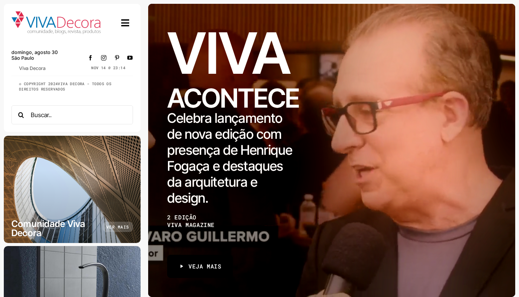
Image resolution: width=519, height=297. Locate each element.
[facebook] (90, 57)
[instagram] (104, 57)
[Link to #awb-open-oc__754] (125, 22)
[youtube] (130, 57)
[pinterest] (117, 57)
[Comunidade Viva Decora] (72, 189)
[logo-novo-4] (56, 15)
